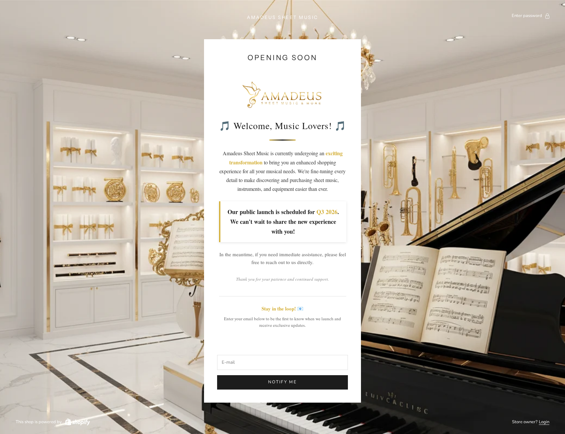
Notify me (282, 382)
